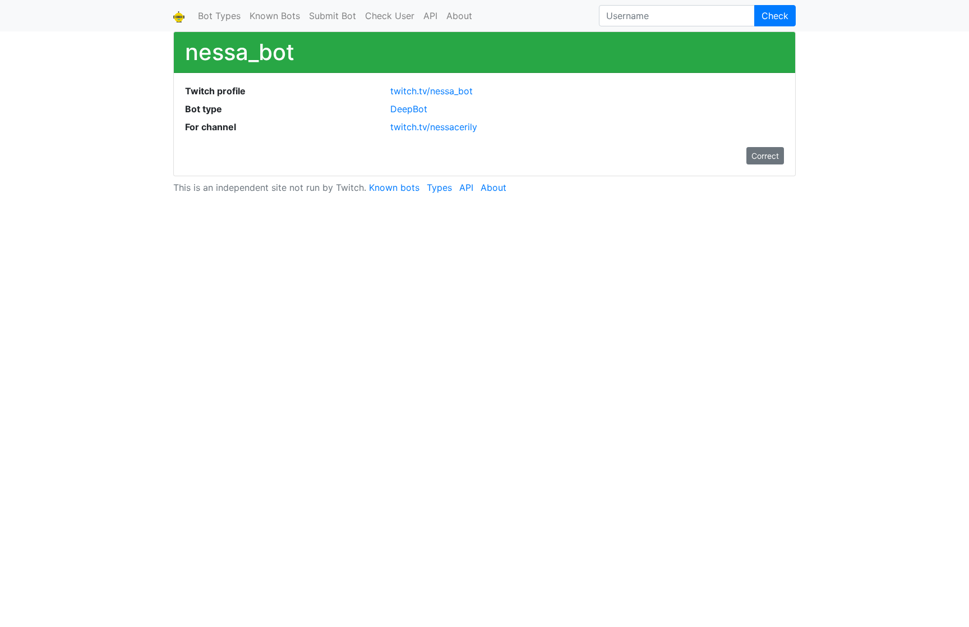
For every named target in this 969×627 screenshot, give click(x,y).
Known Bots (275, 15)
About (459, 15)
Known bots (394, 187)
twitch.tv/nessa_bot (431, 91)
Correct (765, 156)
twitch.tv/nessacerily (433, 126)
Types (439, 187)
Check (775, 15)
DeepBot (408, 109)
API (430, 15)
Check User (389, 15)
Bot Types (219, 15)
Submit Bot (332, 15)
